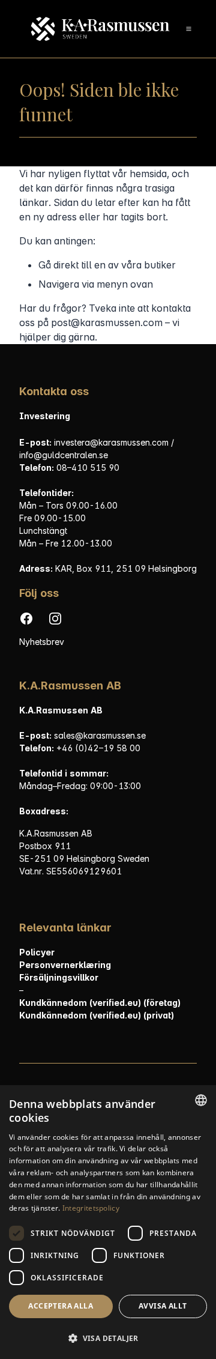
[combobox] (201, 1100)
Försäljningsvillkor (58, 977)
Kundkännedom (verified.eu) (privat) (96, 1015)
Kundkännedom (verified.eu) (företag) (100, 1002)
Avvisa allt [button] (163, 1306)
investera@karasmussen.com (112, 442)
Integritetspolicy (90, 1208)
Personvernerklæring (65, 965)
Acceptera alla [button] (60, 1306)
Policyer (37, 952)
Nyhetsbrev (41, 642)
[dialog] (108, 1222)
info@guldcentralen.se (63, 455)
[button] (108, 1338)
